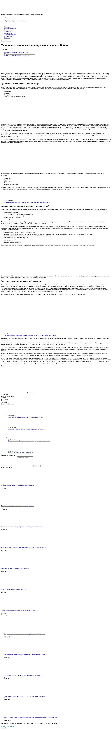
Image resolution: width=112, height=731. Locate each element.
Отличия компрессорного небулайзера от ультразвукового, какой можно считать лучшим (30, 717)
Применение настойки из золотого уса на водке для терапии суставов (29, 441)
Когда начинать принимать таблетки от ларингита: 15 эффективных (24, 634)
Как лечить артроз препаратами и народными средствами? (25, 417)
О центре (7, 27)
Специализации (9, 30)
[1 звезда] (14, 373)
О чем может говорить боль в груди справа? (21, 452)
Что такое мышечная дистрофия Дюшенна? (14, 589)
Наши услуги (8, 36)
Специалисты (8, 31)
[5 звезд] (14, 386)
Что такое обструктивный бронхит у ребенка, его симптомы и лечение (25, 654)
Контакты (7, 38)
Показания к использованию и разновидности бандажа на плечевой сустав (23, 547)
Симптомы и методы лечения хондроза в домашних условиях (26, 429)
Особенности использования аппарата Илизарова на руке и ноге (20, 610)
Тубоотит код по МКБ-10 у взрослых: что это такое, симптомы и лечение (26, 696)
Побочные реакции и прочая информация (16, 55)
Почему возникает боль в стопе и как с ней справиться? (17, 506)
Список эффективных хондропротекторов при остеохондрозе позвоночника (27, 202)
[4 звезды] (92, 373)
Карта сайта (4, 728)
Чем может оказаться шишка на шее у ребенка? (15, 568)
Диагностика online (10, 28)
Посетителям (8, 33)
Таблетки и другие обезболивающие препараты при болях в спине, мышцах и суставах (30, 335)
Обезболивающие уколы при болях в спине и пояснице (17, 485)
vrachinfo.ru (3, 726)
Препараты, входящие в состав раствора (16, 52)
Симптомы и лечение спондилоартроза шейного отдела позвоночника (22, 526)
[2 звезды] (40, 373)
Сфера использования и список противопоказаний (19, 54)
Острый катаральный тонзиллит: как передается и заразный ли (23, 675)
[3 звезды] (66, 373)
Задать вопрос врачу (10, 34)
